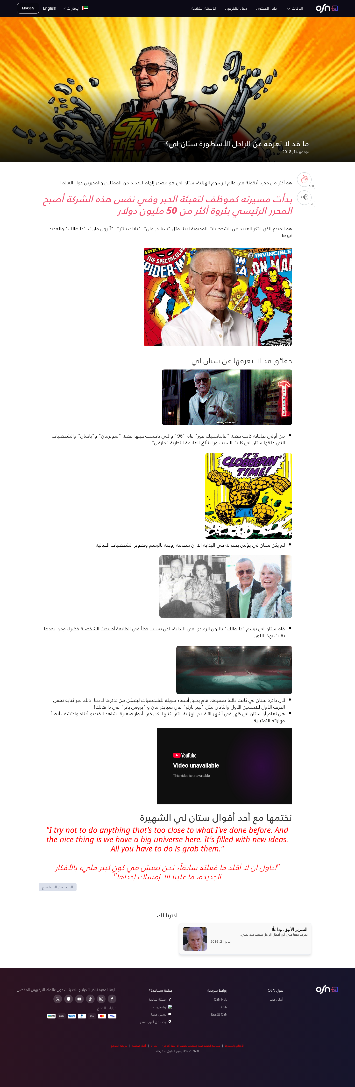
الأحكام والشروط (234, 1045)
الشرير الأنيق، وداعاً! (289, 929)
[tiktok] (90, 999)
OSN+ (223, 1006)
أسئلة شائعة (158, 999)
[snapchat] (68, 999)
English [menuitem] (49, 8)
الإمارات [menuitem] (74, 8)
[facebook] (112, 999)
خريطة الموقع (119, 1045)
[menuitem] (327, 8)
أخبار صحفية (139, 1045)
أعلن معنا (276, 999)
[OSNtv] (327, 989)
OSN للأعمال (218, 1014)
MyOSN (28, 8)
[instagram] (101, 999)
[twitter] (57, 999)
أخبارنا (154, 1045)
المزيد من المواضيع (57, 887)
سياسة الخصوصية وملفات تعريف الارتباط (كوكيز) (191, 1045)
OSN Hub (220, 999)
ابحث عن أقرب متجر (153, 1021)
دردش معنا (159, 1014)
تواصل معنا (158, 1006)
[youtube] (79, 999)
